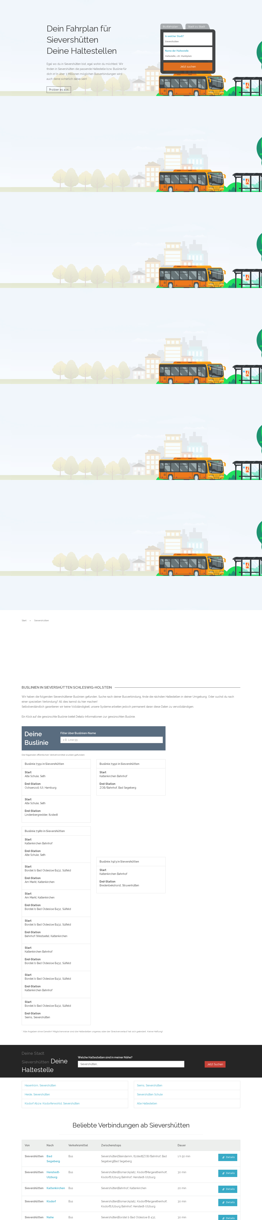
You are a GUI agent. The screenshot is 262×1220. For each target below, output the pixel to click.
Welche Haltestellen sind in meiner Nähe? (105, 1057)
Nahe (50, 1217)
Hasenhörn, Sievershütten (40, 1085)
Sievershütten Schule (150, 1094)
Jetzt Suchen (215, 1064)
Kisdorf (51, 1201)
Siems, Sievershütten (149, 1085)
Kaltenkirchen (56, 1188)
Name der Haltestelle (177, 51)
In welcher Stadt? (174, 36)
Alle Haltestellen (147, 1103)
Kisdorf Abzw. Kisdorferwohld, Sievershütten (52, 1103)
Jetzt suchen (188, 66)
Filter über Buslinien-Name (78, 733)
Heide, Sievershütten (37, 1094)
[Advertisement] (131, 657)
